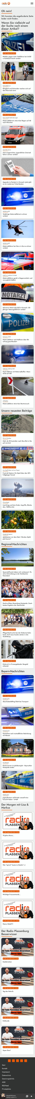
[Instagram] (17, 1060)
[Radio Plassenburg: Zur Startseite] (15, 3)
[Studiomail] (21, 1060)
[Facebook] (13, 1060)
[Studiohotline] (25, 1060)
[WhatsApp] (9, 1060)
